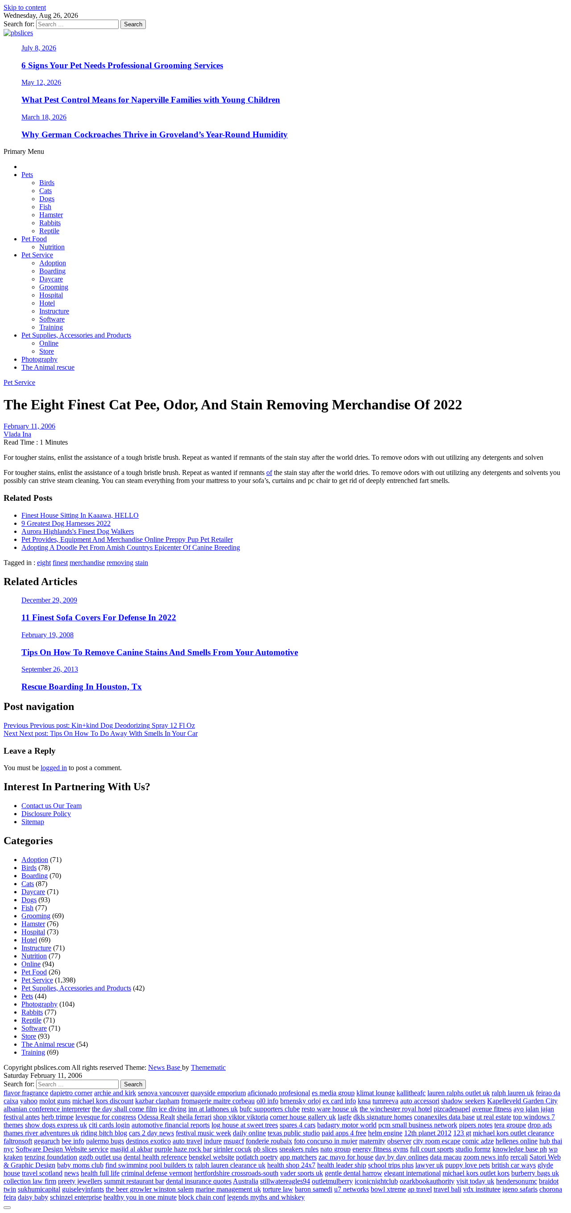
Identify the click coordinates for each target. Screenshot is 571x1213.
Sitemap (32, 821)
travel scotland (42, 1173)
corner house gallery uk (303, 1117)
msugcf (233, 1141)
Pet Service (37, 255)
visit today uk (475, 1181)
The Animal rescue (47, 367)
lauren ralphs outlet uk (458, 1093)
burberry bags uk (535, 1173)
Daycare (51, 279)
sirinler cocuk (233, 1149)
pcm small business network (417, 1125)
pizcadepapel (452, 1109)
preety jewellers (80, 1181)
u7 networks (351, 1189)
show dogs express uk (56, 1125)
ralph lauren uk (513, 1093)
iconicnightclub (376, 1181)
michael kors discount (102, 1101)
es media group (333, 1093)
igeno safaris (520, 1189)
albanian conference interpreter (47, 1109)
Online (48, 343)
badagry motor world (347, 1125)
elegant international (412, 1173)
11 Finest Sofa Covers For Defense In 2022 (98, 617)
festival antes (22, 1117)
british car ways (514, 1165)
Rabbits (50, 223)
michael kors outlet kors (476, 1173)
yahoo (28, 1101)
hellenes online (517, 1141)
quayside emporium (218, 1093)
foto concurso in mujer (325, 1141)
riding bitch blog (104, 1133)
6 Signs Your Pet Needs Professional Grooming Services (122, 65)
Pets (27, 174)
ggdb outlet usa (100, 1157)
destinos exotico (148, 1141)
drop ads (540, 1125)
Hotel (47, 303)
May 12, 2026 (41, 82)
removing (120, 562)
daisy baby (33, 1197)
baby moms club (80, 1165)
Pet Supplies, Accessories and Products (76, 335)
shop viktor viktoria (240, 1117)
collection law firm (30, 1181)
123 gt (462, 1133)
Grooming (53, 287)
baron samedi (313, 1189)
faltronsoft (18, 1141)
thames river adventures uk (41, 1133)
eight (44, 562)
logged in (54, 768)
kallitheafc (411, 1093)
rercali (519, 1157)
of (269, 472)
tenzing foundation (51, 1157)
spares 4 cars (297, 1125)
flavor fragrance (26, 1093)
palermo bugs (105, 1141)
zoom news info (486, 1157)
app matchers (298, 1157)
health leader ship (341, 1165)
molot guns (54, 1101)
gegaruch (47, 1141)
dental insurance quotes (199, 1181)
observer (399, 1141)
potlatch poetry (257, 1157)
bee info (73, 1141)
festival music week (203, 1133)
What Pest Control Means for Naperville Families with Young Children (150, 99)
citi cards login (109, 1125)
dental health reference (155, 1157)
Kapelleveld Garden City (522, 1101)
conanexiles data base (444, 1117)
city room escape (436, 1141)
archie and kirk (115, 1093)
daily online (249, 1133)
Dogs (46, 198)
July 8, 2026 (38, 48)
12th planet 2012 (427, 1133)
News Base (165, 1067)
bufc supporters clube (270, 1109)
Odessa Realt (156, 1117)
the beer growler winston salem (150, 1189)
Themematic (208, 1067)
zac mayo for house (346, 1157)
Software (52, 319)
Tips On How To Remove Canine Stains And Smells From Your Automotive (159, 652)
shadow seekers (463, 1101)
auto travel (187, 1141)
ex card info (339, 1101)
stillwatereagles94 (285, 1181)
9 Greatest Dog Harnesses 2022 (66, 523)
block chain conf (201, 1197)
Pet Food (34, 239)
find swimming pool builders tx (149, 1165)
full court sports (432, 1149)
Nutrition (52, 247)
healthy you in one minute (140, 1197)
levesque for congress (105, 1117)
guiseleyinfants (83, 1189)
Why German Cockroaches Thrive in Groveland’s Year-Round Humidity (154, 134)
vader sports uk (301, 1173)
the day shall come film (124, 1109)
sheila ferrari (194, 1117)
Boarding (52, 271)
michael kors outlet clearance (513, 1133)
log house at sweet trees (244, 1125)
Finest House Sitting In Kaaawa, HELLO (80, 515)
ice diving (172, 1109)
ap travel (420, 1189)
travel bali (447, 1189)
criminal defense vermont (156, 1173)
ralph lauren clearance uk (230, 1165)
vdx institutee (482, 1189)
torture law (278, 1189)
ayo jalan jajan (533, 1109)
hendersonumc (516, 1181)
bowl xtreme (388, 1189)
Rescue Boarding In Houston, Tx (81, 686)
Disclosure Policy (46, 813)
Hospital (51, 295)
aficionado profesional (279, 1093)
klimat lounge (375, 1093)
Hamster (51, 215)
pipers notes (475, 1125)
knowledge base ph (519, 1149)
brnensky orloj (300, 1101)
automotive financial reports (171, 1125)
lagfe (345, 1117)
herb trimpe (57, 1117)
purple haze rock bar (183, 1149)
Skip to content (25, 7)
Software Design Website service (62, 1149)
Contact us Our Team (51, 805)
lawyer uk (429, 1165)
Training (51, 327)
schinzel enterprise (76, 1197)
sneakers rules (299, 1149)
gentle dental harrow (353, 1173)
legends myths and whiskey (266, 1197)
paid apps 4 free (344, 1133)
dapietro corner (71, 1093)
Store (46, 351)
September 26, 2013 (49, 669)
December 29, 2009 (49, 600)
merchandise (87, 562)
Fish (45, 206)
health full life (100, 1173)
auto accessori (419, 1101)
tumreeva (385, 1101)
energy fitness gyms (380, 1149)
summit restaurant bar (134, 1181)
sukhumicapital (39, 1189)
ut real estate (493, 1117)
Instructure (54, 311)
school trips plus (391, 1165)
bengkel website (211, 1157)
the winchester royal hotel (396, 1109)
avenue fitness (492, 1109)
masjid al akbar (131, 1149)
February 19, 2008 (47, 635)
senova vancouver (163, 1093)
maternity (372, 1141)
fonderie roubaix (269, 1141)
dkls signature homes (382, 1117)
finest (60, 562)
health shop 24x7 (291, 1165)
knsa (364, 1101)
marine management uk (228, 1189)
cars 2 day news (151, 1133)
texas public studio (294, 1133)
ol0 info (267, 1101)
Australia (245, 1181)
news (71, 1173)
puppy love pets (467, 1165)
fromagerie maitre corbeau (218, 1101)
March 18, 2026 (43, 117)
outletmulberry (332, 1181)
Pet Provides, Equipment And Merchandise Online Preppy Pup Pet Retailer (127, 539)
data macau (446, 1157)
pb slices (265, 1149)
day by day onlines (401, 1157)
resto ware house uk (330, 1109)
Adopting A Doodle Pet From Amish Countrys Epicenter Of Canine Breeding (130, 547)
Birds (46, 182)
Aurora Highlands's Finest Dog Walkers (77, 531)
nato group (335, 1149)
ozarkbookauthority (427, 1181)
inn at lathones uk (213, 1109)
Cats (45, 190)
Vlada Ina (17, 434)
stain (141, 562)
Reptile (49, 231)
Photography (39, 359)
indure (213, 1141)
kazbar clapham (157, 1101)
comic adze (478, 1141)
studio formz (473, 1149)
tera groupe (510, 1125)
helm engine (385, 1133)
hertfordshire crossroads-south (236, 1173)
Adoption (52, 263)
